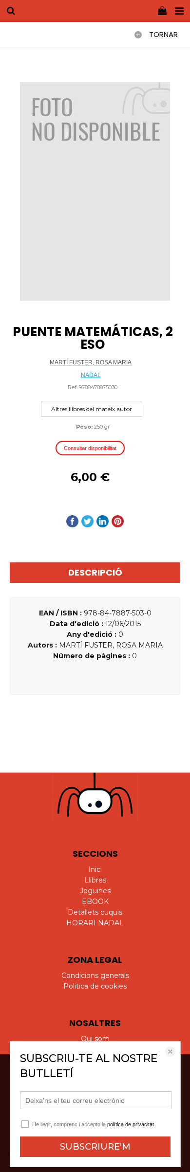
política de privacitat (130, 1124)
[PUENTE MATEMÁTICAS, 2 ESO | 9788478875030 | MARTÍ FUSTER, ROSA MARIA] (95, 191)
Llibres (95, 880)
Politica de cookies (95, 986)
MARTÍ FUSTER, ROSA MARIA (91, 362)
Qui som (95, 1038)
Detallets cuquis (95, 912)
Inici (95, 869)
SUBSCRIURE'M (95, 1146)
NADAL (91, 375)
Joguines (95, 890)
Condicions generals (95, 975)
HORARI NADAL (95, 923)
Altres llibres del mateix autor (91, 409)
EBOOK (95, 901)
